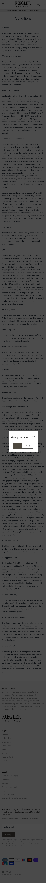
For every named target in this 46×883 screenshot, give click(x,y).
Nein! (27, 446)
